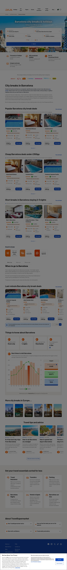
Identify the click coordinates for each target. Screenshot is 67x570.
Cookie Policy (17, 567)
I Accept (59, 559)
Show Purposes (59, 563)
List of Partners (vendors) (36, 561)
